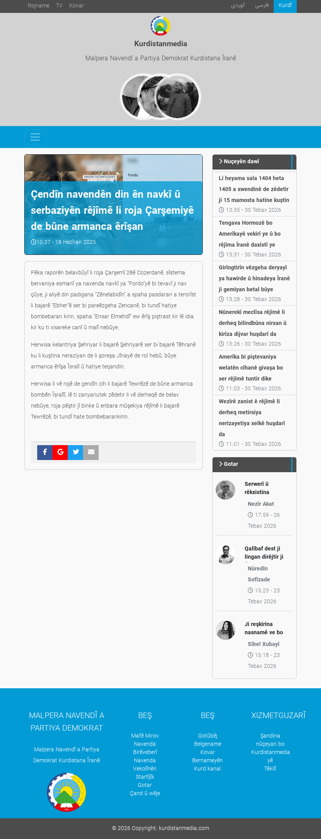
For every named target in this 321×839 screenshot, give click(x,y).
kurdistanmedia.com (184, 828)
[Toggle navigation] (35, 137)
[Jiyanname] (177, 96)
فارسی (262, 5)
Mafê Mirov (145, 736)
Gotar (145, 785)
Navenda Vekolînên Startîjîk (145, 769)
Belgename (207, 744)
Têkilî (270, 769)
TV (59, 6)
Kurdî (285, 5)
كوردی (238, 5)
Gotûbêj (207, 736)
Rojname (38, 6)
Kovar (76, 6)
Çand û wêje (145, 793)
